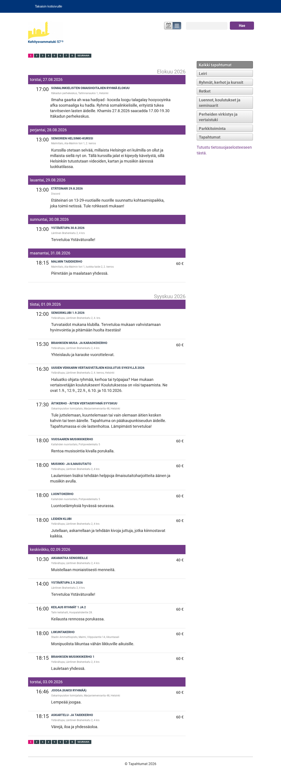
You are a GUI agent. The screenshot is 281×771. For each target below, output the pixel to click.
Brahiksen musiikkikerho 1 (72, 657)
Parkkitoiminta (212, 128)
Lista (177, 26)
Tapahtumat (209, 137)
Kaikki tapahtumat (215, 65)
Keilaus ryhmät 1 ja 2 (68, 607)
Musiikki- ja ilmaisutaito (71, 464)
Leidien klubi (61, 519)
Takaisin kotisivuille (48, 6)
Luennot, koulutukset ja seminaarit (219, 103)
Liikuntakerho (63, 632)
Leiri (203, 73)
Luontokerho (62, 494)
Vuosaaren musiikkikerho (72, 439)
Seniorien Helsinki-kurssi (72, 138)
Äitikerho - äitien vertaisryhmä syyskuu (84, 403)
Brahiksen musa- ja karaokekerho (79, 343)
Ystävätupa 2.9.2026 (67, 583)
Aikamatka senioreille (69, 558)
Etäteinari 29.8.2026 (67, 188)
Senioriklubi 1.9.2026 (68, 313)
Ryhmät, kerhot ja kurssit (221, 82)
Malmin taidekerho (66, 261)
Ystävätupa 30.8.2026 (68, 228)
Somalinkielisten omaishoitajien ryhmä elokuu (90, 88)
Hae (242, 26)
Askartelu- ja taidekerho (72, 715)
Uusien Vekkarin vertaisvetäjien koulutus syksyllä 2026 (97, 368)
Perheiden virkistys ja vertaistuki (218, 117)
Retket (205, 91)
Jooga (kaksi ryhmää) (68, 690)
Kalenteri (168, 26)
